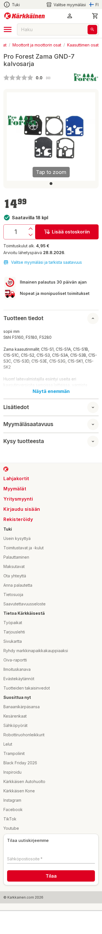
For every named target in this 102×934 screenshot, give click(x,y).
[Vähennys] (30, 235)
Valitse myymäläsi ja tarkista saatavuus (46, 262)
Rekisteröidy (18, 519)
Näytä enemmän (51, 391)
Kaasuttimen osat (83, 44)
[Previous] (14, 136)
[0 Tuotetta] (95, 15)
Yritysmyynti (18, 499)
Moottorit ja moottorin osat (36, 44)
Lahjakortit (16, 478)
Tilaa (51, 876)
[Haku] (92, 29)
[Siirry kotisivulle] (24, 15)
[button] (66, 4)
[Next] (87, 136)
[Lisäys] (30, 228)
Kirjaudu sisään (21, 509)
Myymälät (14, 489)
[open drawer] (7, 29)
